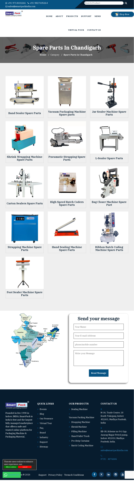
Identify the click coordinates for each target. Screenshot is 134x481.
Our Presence (46, 418)
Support (86, 16)
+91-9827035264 (39, 3)
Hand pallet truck (80, 436)
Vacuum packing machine (81, 417)
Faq (41, 428)
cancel (24, 467)
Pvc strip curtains (80, 441)
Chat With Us (13, 475)
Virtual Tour (76, 30)
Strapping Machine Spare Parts (25, 248)
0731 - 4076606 (109, 459)
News (98, 16)
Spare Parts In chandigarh (78, 54)
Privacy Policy (55, 475)
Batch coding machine (82, 445)
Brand (43, 432)
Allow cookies (11, 467)
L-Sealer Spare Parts (109, 158)
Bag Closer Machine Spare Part (109, 203)
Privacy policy (28, 464)
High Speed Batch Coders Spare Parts (67, 203)
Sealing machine (79, 409)
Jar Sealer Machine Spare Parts (109, 113)
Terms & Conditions (74, 475)
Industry (44, 437)
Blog (42, 414)
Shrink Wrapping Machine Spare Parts (24, 158)
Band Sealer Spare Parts (24, 113)
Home (49, 16)
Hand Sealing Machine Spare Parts (67, 248)
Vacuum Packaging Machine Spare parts (67, 113)
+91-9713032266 (17, 3)
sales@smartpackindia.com (21, 6)
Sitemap (44, 446)
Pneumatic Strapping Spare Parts (67, 158)
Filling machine (79, 431)
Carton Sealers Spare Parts (25, 203)
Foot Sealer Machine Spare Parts (24, 294)
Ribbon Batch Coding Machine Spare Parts (109, 248)
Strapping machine (80, 422)
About (59, 16)
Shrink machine (79, 426)
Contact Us (94, 30)
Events (43, 409)
